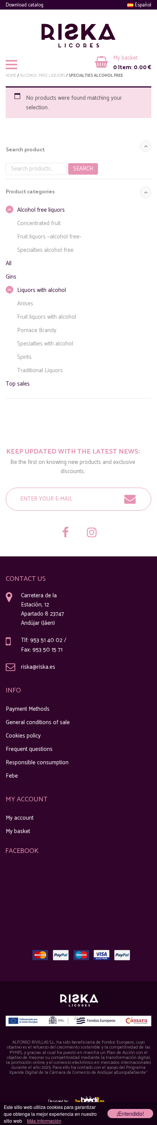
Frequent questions (29, 749)
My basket (18, 831)
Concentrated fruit (39, 223)
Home (11, 75)
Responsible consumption (37, 762)
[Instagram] (91, 533)
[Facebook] (65, 533)
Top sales (18, 384)
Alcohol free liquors (42, 75)
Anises (25, 303)
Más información (44, 1120)
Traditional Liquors (40, 370)
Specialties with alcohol (45, 344)
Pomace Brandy (36, 330)
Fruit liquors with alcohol (46, 317)
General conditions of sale (38, 722)
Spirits (24, 357)
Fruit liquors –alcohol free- (49, 237)
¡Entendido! (130, 1113)
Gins (11, 277)
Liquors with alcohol (41, 290)
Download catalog (24, 5)
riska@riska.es (38, 667)
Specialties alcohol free (45, 250)
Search (83, 168)
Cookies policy (23, 736)
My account (20, 818)
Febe (12, 776)
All (8, 263)
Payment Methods (28, 709)
